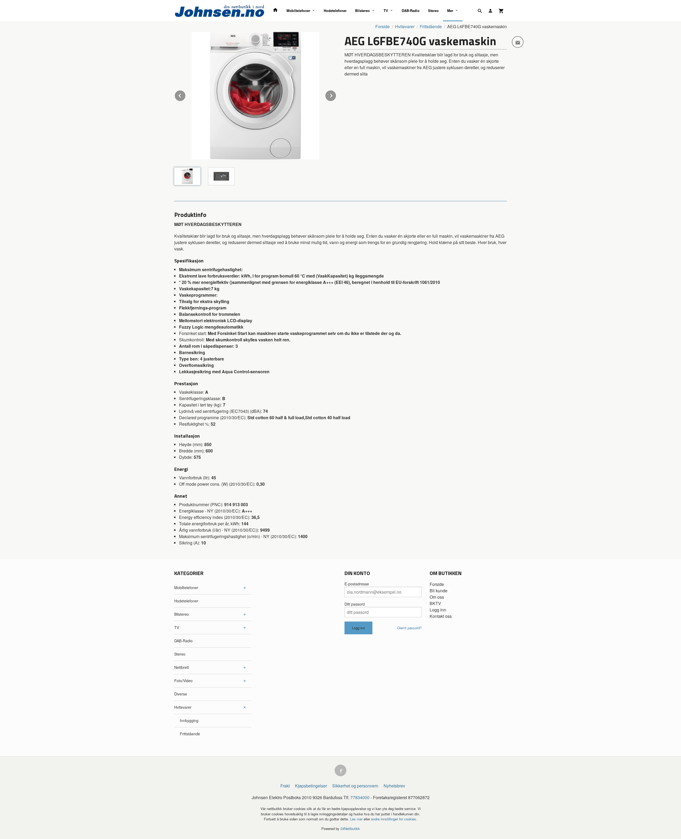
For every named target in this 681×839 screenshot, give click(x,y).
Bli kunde (438, 591)
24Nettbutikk (350, 828)
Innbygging (189, 720)
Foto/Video (183, 680)
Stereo (433, 10)
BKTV (435, 603)
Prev (185, 95)
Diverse (180, 694)
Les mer (357, 818)
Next (336, 95)
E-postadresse (356, 583)
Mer (450, 10)
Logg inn (438, 610)
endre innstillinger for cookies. (394, 818)
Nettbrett (181, 667)
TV (386, 10)
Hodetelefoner (335, 10)
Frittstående (190, 733)
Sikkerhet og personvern (355, 786)
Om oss (437, 597)
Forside (382, 26)
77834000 (359, 797)
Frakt (285, 786)
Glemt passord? (409, 627)
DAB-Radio (411, 10)
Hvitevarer (183, 707)
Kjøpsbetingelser (311, 786)
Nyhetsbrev (394, 786)
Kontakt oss (441, 616)
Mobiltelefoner (298, 10)
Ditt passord (354, 604)
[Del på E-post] (518, 42)
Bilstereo (362, 10)
